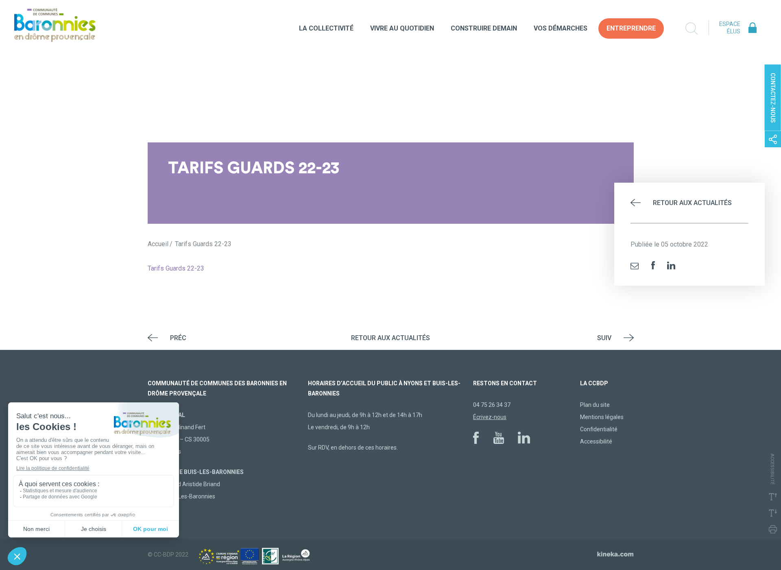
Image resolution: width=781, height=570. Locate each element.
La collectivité (326, 28)
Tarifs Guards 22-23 (176, 268)
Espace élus (729, 28)
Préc (178, 338)
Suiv (604, 338)
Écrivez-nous (489, 417)
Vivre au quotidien (402, 28)
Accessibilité (596, 441)
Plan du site (595, 405)
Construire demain (484, 28)
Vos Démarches (560, 28)
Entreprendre (631, 28)
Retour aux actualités (692, 203)
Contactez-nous (773, 98)
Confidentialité (598, 429)
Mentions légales (602, 417)
